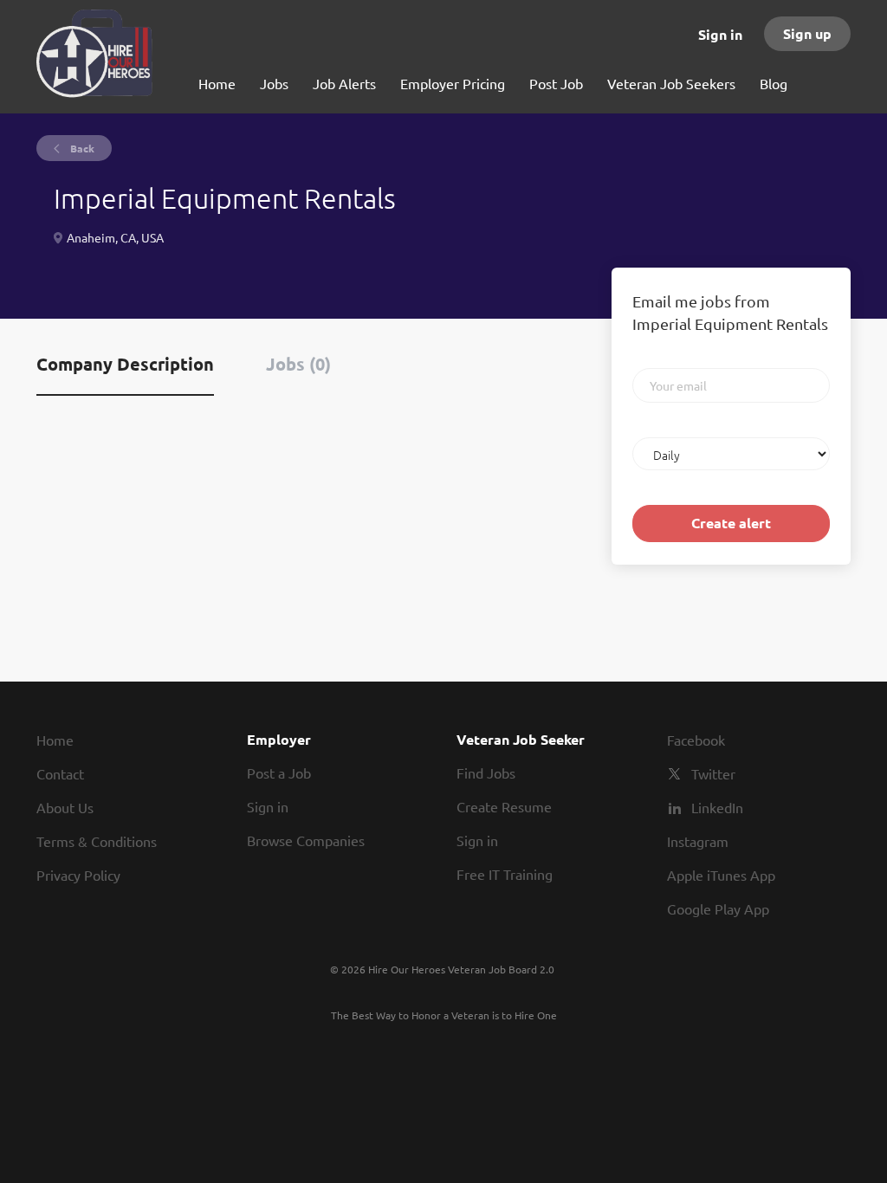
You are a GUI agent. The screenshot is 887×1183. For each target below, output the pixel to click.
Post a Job (279, 772)
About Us (65, 807)
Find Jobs (485, 772)
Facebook (696, 739)
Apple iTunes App (721, 874)
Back (81, 148)
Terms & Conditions (96, 841)
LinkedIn (717, 807)
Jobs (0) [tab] (298, 363)
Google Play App (718, 908)
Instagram (697, 841)
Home (55, 739)
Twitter (713, 773)
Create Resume (504, 806)
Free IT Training (504, 873)
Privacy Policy (78, 874)
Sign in (720, 34)
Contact (60, 773)
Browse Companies (306, 840)
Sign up (807, 33)
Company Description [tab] (125, 363)
